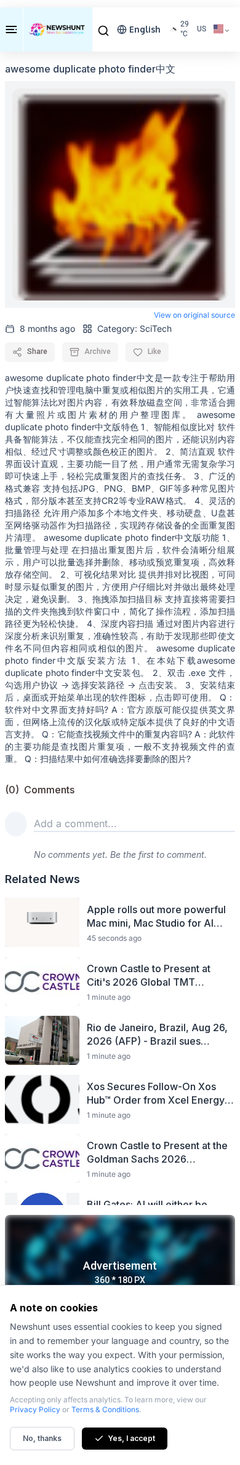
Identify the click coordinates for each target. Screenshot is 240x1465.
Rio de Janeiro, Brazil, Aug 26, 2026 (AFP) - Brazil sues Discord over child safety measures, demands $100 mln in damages (157, 1034)
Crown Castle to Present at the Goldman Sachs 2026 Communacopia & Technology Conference (157, 1152)
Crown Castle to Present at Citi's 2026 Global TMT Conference (148, 975)
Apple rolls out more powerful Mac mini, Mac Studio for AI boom (156, 916)
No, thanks (42, 1438)
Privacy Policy (35, 1409)
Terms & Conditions (105, 1409)
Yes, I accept (131, 1438)
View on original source (194, 315)
